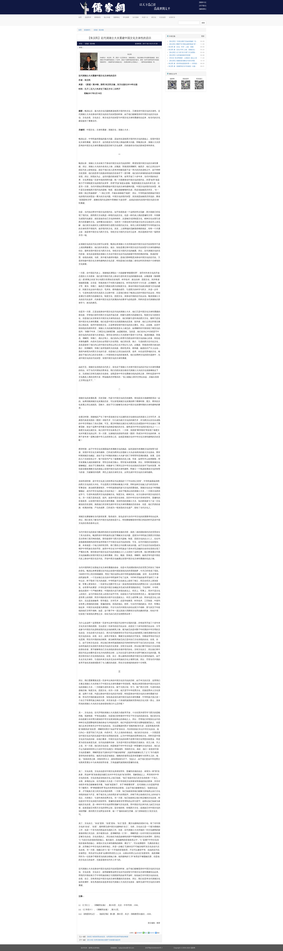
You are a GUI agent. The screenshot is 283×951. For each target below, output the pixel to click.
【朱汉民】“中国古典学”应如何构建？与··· (183, 41)
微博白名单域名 (94, 948)
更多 (158, 933)
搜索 (203, 23)
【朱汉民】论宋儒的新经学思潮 (179, 55)
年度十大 (145, 17)
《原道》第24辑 (98, 30)
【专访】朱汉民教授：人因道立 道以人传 (183, 58)
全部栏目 (172, 17)
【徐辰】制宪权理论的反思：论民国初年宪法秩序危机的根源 (107, 936)
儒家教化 (116, 17)
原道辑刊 (87, 30)
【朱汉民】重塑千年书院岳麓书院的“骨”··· (183, 44)
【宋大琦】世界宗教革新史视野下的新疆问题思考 (103, 940)
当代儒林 (135, 17)
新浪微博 (139, 933)
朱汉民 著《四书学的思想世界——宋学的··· (183, 63)
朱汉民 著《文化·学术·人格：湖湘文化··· (182, 49)
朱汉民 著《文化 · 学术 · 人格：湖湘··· (182, 47)
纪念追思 (162, 17)
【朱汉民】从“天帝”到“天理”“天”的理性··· (182, 52)
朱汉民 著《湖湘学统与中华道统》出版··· (183, 66)
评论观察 (126, 17)
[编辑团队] (202, 9)
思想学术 (88, 17)
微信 (145, 933)
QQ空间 (152, 933)
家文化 (153, 17)
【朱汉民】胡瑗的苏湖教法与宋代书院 (182, 60)
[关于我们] (202, 5)
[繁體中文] (202, 2)
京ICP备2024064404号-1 (154, 948)
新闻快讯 (97, 17)
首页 (80, 17)
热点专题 (107, 17)
